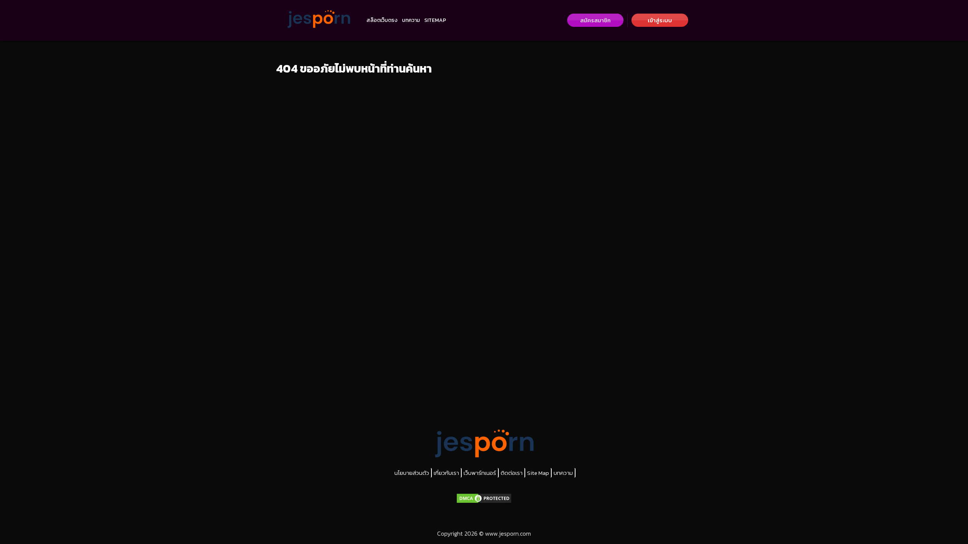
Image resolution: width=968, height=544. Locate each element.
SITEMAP (435, 20)
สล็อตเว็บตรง (381, 20)
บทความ (411, 20)
